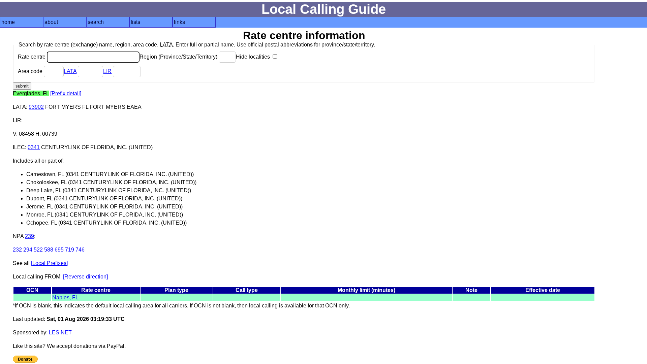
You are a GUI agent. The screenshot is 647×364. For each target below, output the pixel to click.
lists (135, 22)
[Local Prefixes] (49, 263)
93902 (36, 107)
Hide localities (253, 57)
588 (48, 250)
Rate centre (32, 57)
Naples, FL (65, 297)
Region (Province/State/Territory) (179, 57)
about (51, 22)
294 (27, 250)
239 (29, 236)
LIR (107, 71)
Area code (31, 71)
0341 (34, 147)
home (8, 22)
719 (69, 250)
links (179, 22)
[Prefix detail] (65, 93)
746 (80, 250)
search (96, 22)
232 (17, 250)
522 (38, 250)
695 (59, 250)
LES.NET (60, 332)
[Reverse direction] (85, 276)
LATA (70, 71)
